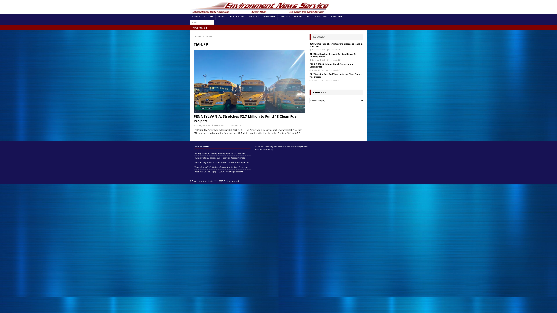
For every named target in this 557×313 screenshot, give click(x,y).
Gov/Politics (237, 16)
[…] (298, 133)
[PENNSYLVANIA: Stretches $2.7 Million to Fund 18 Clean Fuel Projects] (249, 81)
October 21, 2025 (318, 70)
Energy (222, 16)
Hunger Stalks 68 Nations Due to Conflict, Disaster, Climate (220, 157)
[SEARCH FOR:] (202, 22)
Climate (208, 16)
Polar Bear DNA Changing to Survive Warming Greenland (219, 171)
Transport (269, 16)
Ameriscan (319, 36)
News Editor (219, 125)
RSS (309, 16)
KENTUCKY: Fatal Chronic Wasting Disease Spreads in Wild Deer (336, 45)
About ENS (321, 16)
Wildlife (254, 16)
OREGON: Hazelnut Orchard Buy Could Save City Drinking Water (334, 55)
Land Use (285, 16)
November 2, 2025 (318, 50)
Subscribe (336, 16)
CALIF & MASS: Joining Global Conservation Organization (331, 65)
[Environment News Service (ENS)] (260, 12)
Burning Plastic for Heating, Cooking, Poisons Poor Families (220, 153)
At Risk (196, 16)
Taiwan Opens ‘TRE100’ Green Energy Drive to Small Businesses (221, 167)
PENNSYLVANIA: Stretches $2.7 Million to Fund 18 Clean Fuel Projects (246, 118)
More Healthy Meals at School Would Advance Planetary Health (222, 162)
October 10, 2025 (318, 80)
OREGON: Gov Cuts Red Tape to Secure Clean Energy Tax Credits (336, 75)
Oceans (298, 16)
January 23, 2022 (203, 125)
